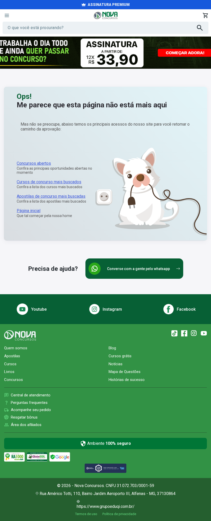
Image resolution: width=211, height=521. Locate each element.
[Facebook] (184, 333)
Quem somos (15, 348)
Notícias (115, 364)
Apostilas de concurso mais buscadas (51, 196)
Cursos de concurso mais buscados (49, 181)
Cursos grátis (120, 356)
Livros (9, 371)
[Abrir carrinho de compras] (205, 15)
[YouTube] (204, 333)
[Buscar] (202, 28)
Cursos (10, 364)
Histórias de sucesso (127, 379)
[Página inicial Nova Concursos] (20, 335)
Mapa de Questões (124, 371)
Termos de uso (86, 514)
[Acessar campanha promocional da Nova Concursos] (105, 53)
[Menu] (7, 15)
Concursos (13, 379)
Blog (112, 348)
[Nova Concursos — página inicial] (106, 15)
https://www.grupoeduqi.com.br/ (106, 506)
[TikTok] (174, 333)
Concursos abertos (34, 163)
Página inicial (28, 210)
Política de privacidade (119, 514)
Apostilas (12, 356)
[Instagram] (194, 333)
